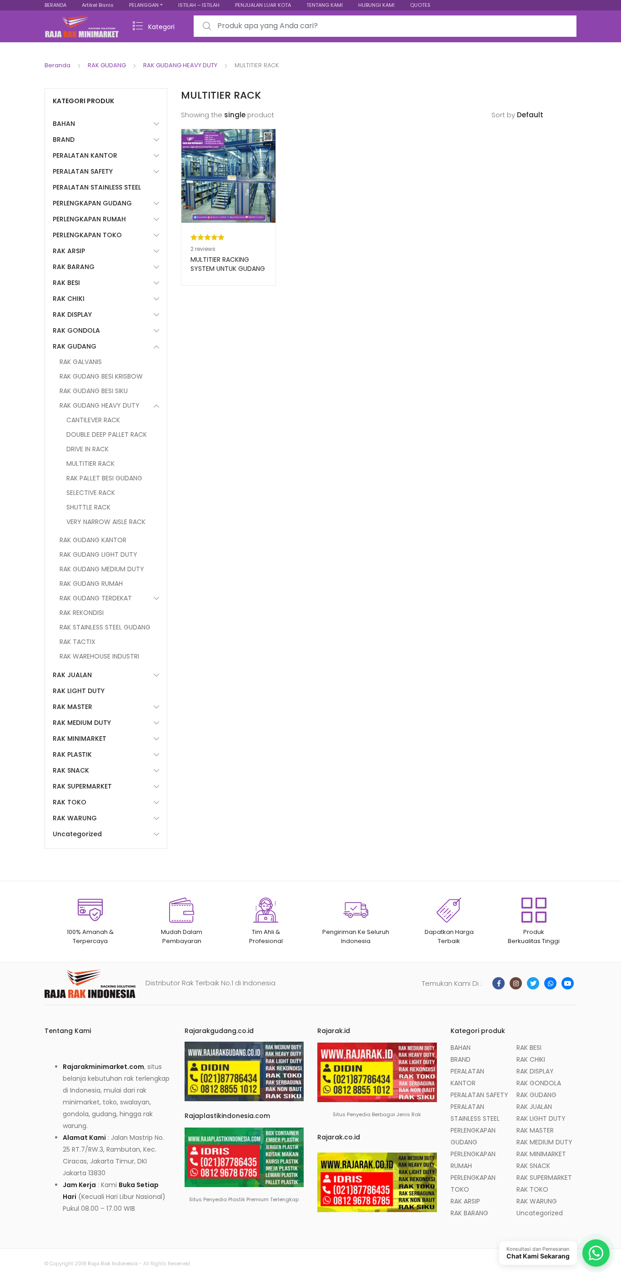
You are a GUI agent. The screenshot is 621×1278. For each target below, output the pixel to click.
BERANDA (55, 5)
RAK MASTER (72, 706)
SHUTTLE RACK (88, 507)
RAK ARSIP (69, 250)
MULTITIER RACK (90, 463)
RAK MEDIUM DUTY (82, 722)
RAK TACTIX (77, 641)
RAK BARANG (74, 266)
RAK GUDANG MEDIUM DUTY (102, 569)
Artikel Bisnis (98, 5)
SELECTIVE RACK (90, 492)
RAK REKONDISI (82, 612)
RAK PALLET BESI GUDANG (104, 478)
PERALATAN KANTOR (85, 155)
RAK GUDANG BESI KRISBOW (101, 376)
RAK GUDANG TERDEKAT (96, 598)
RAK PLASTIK (72, 754)
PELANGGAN (144, 5)
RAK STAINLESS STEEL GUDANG (105, 627)
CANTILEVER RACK (93, 419)
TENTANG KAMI (324, 5)
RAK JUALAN (72, 674)
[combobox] (385, 26)
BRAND (64, 139)
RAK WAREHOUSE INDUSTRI (99, 656)
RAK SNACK (71, 770)
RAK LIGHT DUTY (79, 690)
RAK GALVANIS (81, 361)
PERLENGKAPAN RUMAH (89, 219)
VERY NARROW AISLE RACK (105, 521)
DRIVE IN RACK (87, 449)
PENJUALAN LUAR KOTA (263, 5)
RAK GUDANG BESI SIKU (94, 390)
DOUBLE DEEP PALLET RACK (106, 434)
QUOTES (420, 5)
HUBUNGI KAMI (376, 5)
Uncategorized (77, 834)
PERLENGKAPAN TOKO (87, 235)
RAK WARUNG (75, 818)
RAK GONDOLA (76, 330)
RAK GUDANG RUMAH (91, 583)
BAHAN (64, 123)
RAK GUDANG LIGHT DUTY (98, 554)
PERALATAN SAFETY (83, 171)
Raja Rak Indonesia (113, 1263)
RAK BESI (66, 282)
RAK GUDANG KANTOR (93, 539)
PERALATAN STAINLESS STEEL (97, 187)
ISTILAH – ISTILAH (199, 5)
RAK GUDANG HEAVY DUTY (180, 65)
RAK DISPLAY (72, 314)
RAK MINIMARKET (79, 738)
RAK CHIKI (69, 298)
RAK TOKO (69, 802)
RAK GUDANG (107, 65)
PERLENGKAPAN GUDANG (92, 203)
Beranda (57, 65)
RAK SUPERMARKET (82, 786)
